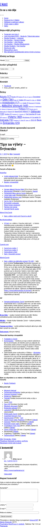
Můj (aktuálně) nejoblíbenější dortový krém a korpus (22, 52)
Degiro (21, 97)
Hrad (28, 100)
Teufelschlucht (9, 435)
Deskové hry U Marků (11, 20)
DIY (26, 97)
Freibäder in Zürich (10, 339)
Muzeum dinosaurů (11, 406)
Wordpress (27, 117)
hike (16, 100)
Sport (11, 112)
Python (24, 109)
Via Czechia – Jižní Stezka (13, 42)
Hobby (22, 100)
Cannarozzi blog (6, 326)
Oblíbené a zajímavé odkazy (14, 22)
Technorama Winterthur (12, 392)
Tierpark (7, 398)
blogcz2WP (34, 520)
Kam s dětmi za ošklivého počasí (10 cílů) (19, 261)
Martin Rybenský (6, 522)
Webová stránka (5, 513)
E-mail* (2, 135)
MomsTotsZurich (6, 213)
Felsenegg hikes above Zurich (15, 193)
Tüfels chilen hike (10, 430)
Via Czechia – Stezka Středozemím (16, 44)
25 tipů (6, 223)
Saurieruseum (9, 418)
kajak (26, 103)
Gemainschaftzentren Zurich (14, 302)
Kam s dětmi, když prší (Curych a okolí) (17, 216)
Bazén (15, 97)
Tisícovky (22, 114)
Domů (6, 18)
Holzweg (7, 422)
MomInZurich (4, 258)
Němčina (32, 106)
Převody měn (34, 109)
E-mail (3, 509)
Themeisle (4, 526)
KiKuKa (2, 321)
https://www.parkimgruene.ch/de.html (18, 291)
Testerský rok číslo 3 (11, 34)
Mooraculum (8, 191)
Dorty (30, 97)
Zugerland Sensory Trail (12, 416)
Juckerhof (7, 410)
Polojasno (10, 109)
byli (22, 418)
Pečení (4, 109)
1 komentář (16, 154)
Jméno (3, 505)
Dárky (6, 26)
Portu (16, 109)
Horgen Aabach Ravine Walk (14, 189)
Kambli (35, 191)
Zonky (28, 120)
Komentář (4, 488)
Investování (10, 102)
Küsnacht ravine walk (11, 424)
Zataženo (17, 120)
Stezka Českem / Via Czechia (14, 46)
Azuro (5, 96)
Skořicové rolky (9, 48)
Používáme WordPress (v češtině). (12, 524)
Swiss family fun (6, 186)
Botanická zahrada (10, 408)
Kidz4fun (3, 173)
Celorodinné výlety (10, 252)
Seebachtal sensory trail (12, 197)
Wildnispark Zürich (10, 414)
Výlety (15, 117)
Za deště (36, 117)
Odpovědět (8, 474)
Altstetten (36, 353)
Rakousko (4, 111)
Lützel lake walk (10, 195)
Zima (22, 120)
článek (35, 420)
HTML (33, 100)
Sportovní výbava (22, 112)
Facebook (7, 86)
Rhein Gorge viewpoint (12, 205)
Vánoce (5, 117)
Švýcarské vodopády (11, 203)
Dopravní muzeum (10, 394)
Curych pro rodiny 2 (11, 250)
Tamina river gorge (10, 207)
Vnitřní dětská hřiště (11, 176)
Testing (8, 114)
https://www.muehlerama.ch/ (14, 470)
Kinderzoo (7, 396)
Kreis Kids (4, 315)
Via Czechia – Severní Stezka (14, 40)
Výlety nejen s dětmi (11, 24)
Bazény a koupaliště (11, 182)
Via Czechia (31, 114)
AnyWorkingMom (6, 220)
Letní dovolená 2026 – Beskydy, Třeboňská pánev (22, 36)
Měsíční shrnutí (15, 106)
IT (21, 103)
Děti (8, 99)
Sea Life (7, 404)
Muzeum (32, 103)
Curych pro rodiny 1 (11, 248)
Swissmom (4, 332)
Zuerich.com (4, 245)
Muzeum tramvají (10, 390)
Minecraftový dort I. (11, 50)
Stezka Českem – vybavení (14, 38)
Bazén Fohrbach (9, 383)
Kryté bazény (9, 341)
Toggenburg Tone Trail (12, 426)
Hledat (2, 60)
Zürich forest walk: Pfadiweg (14, 420)
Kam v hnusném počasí (12, 254)
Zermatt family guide (11, 209)
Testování (15, 114)
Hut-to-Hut (8, 201)
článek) (15, 432)
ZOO (33, 120)
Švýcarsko (11, 123)
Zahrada (6, 120)
